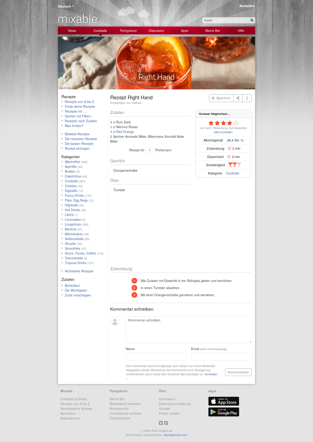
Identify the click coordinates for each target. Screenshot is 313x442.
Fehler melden (169, 413)
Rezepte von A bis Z (79, 101)
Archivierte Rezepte (79, 271)
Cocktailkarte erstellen (126, 413)
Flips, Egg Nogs (76, 200)
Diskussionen (70, 418)
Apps (184, 30)
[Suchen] (252, 20)
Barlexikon (72, 285)
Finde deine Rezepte (80, 106)
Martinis (70, 229)
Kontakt (164, 408)
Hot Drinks (72, 209)
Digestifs (71, 190)
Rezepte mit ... (75, 111)
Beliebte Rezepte (77, 134)
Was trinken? (74, 125)
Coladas (71, 185)
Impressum (167, 399)
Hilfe (241, 30)
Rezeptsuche (119, 408)
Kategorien (70, 156)
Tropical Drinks (75, 262)
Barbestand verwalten (125, 403)
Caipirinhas (73, 176)
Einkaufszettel (120, 418)
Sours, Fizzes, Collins (80, 253)
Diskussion (156, 30)
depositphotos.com (175, 435)
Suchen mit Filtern (78, 116)
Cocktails (100, 30)
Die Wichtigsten (76, 290)
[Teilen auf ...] (238, 98)
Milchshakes (74, 234)
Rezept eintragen (77, 148)
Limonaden (73, 219)
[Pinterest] (167, 423)
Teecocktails (74, 258)
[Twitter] (161, 423)
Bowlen (70, 171)
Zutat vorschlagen (78, 295)
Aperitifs (71, 166)
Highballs (71, 205)
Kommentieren (238, 372)
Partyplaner (128, 30)
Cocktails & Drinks (73, 399)
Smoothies (72, 248)
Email (209, 348)
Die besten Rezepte (79, 143)
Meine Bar (212, 30)
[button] (247, 98)
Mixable (66, 391)
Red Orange (125, 131)
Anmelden (247, 5)
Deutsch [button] (64, 6)
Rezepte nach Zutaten (81, 121)
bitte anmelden (223, 132)
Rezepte (68, 96)
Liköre (69, 214)
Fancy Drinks (74, 195)
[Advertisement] (181, 229)
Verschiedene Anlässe (76, 408)
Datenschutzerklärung (175, 403)
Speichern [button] (222, 98)
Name (130, 348)
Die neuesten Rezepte (81, 138)
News (72, 30)
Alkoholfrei (72, 161)
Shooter (70, 243)
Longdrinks (73, 224)
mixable (81, 18)
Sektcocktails (74, 238)
